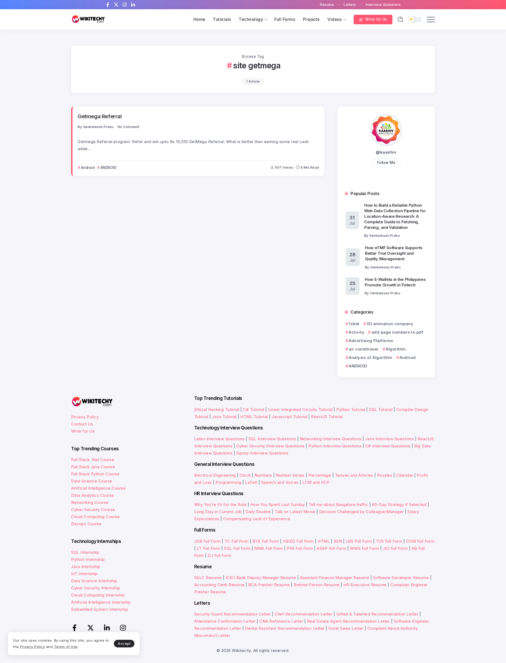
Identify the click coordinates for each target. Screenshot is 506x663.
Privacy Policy (85, 416)
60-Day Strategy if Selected (399, 504)
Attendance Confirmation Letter (225, 621)
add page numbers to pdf (397, 332)
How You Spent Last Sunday (277, 504)
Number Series (290, 475)
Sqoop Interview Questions (262, 453)
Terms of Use (66, 647)
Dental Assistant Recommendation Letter (285, 628)
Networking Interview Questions (331, 438)
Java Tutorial (224, 416)
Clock (245, 475)
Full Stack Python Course (95, 473)
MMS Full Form (268, 548)
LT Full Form (208, 548)
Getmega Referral (100, 116)
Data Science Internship (94, 580)
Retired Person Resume (317, 584)
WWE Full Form (364, 548)
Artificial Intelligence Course (98, 488)
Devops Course (86, 523)
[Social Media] (107, 4)
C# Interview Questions (388, 445)
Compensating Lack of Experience (256, 518)
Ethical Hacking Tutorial (216, 409)
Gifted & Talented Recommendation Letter (377, 614)
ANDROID (358, 365)
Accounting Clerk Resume (219, 584)
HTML (324, 541)
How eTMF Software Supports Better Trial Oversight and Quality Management (393, 253)
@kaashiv (386, 152)
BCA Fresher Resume (269, 584)
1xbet (354, 323)
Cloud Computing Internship (98, 595)
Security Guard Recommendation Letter (232, 614)
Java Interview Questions (389, 438)
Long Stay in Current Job (218, 511)
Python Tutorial (350, 409)
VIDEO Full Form (298, 541)
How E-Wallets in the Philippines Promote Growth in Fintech (395, 282)
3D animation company (390, 323)
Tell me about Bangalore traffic (338, 504)
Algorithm (396, 349)
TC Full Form (237, 541)
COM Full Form (420, 541)
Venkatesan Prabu (98, 127)
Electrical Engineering (215, 475)
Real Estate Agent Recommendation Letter (348, 621)
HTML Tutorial (254, 416)
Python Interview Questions (334, 445)
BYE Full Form (265, 541)
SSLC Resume (208, 577)
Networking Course (90, 502)
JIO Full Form (395, 548)
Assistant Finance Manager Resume (334, 577)
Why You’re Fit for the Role (220, 504)
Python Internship (88, 559)
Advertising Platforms (371, 340)
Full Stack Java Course (93, 466)
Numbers (263, 475)
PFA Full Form (300, 548)
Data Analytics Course (92, 495)
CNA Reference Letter (281, 621)
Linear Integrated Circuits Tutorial (300, 409)
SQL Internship (85, 552)
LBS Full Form (359, 541)
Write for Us (83, 431)
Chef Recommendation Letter (303, 614)
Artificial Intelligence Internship (101, 602)
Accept (124, 643)
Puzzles (384, 475)
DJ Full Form (219, 555)
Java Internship (85, 566)
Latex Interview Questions (219, 438)
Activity (356, 332)
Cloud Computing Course (95, 516)
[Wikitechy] (88, 19)
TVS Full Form (389, 541)
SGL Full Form (237, 548)
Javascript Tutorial (289, 416)
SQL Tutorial (380, 409)
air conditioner (364, 349)
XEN (338, 541)
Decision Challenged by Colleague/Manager (361, 511)
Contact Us (82, 424)
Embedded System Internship (99, 609)
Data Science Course (91, 481)
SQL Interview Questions (272, 438)
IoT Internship (84, 573)
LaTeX (251, 482)
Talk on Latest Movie (295, 511)
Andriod (408, 357)
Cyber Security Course (93, 509)
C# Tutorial (253, 409)
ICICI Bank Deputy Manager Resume (261, 577)
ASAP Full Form (331, 548)
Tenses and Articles (354, 475)
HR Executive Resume (365, 584)
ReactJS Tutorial (327, 416)
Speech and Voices (280, 482)
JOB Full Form (207, 541)
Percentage (319, 475)
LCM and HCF (316, 482)
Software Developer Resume (401, 577)
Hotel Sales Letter (345, 628)
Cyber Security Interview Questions (270, 445)
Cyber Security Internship (95, 587)
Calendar (404, 475)
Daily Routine (258, 511)
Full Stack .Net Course (92, 459)
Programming (228, 482)
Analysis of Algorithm (370, 357)
